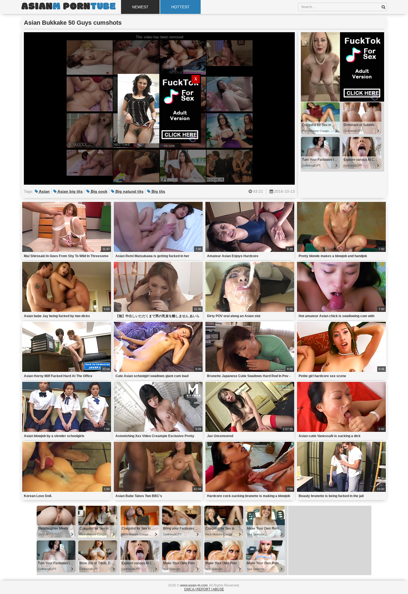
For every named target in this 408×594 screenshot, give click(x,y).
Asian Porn (68, 6)
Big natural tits (128, 191)
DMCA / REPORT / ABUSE (204, 589)
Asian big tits (70, 191)
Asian (44, 191)
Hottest (180, 7)
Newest (140, 7)
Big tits (157, 191)
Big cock (98, 191)
